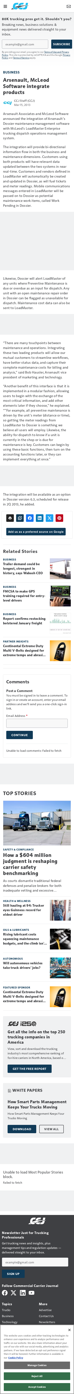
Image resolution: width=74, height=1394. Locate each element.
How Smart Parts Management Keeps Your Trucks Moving (37, 1104)
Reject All (37, 1376)
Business (11, 72)
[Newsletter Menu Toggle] (68, 6)
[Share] (30, 518)
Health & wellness (17, 901)
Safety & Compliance (18, 849)
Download (22, 1129)
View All (51, 1129)
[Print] (10, 518)
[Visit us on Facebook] (5, 1292)
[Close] (69, 1330)
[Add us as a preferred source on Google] (20, 518)
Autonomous (13, 958)
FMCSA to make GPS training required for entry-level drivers (24, 595)
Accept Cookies (37, 1386)
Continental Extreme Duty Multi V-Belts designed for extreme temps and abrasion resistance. (25, 651)
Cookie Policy (15, 1357)
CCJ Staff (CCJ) (24, 101)
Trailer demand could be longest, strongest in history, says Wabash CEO (23, 568)
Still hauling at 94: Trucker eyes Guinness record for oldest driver (23, 910)
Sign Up (13, 1274)
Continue (19, 735)
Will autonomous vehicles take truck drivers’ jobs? (23, 965)
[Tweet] (49, 518)
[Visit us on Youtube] (31, 1292)
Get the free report (29, 1069)
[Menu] (5, 6)
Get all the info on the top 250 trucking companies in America (36, 1037)
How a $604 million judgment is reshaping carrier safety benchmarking (30, 864)
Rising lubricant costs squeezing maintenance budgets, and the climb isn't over (24, 939)
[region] (37, 1359)
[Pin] (59, 518)
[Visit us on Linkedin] (23, 1292)
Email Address (17, 715)
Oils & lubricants (16, 929)
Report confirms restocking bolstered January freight (24, 621)
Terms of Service (21, 57)
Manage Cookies (37, 1365)
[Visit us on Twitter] (14, 1292)
